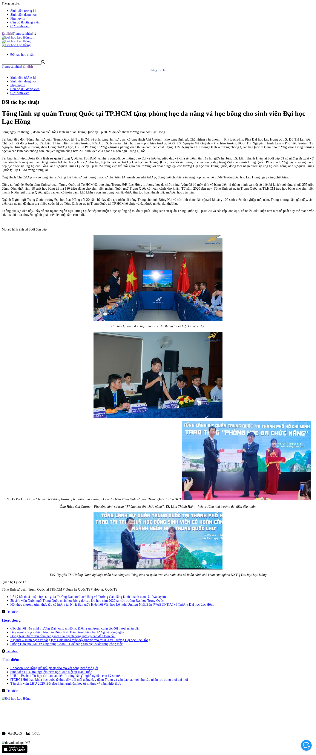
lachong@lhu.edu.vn (34, 718)
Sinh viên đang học (23, 14)
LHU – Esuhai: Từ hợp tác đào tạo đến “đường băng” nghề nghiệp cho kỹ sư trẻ (65, 676)
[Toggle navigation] (33, 38)
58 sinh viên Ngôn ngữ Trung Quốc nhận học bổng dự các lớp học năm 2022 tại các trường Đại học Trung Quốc (87, 600)
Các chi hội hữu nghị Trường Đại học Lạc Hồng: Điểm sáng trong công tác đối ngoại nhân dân (75, 628)
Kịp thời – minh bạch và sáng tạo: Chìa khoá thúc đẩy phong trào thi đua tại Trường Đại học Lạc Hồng (80, 640)
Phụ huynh (17, 18)
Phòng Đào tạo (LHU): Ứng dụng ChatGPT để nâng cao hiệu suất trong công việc (66, 644)
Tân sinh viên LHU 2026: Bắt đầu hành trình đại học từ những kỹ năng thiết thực (65, 683)
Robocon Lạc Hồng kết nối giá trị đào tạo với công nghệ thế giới (54, 668)
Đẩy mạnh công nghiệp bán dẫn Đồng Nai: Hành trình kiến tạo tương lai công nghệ (67, 632)
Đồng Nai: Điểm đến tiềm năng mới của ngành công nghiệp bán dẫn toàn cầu (62, 636)
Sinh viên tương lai (23, 10)
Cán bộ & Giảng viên (25, 22)
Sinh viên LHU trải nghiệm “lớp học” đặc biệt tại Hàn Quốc (51, 672)
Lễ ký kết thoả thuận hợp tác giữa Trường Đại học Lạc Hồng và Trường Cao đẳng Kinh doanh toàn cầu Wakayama (88, 597)
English (7, 33)
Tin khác (12, 612)
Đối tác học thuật (22, 54)
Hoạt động (11, 620)
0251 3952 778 (36, 714)
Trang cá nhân (22, 33)
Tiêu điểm (10, 659)
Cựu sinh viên (19, 26)
